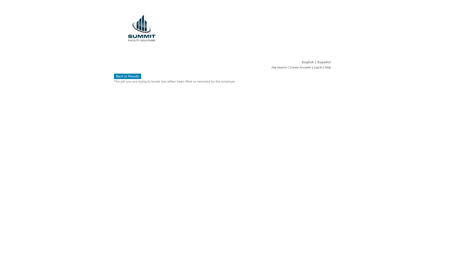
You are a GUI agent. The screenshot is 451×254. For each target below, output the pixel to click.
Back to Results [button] (127, 76)
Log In (318, 67)
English (308, 62)
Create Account (300, 67)
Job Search (279, 67)
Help (328, 67)
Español (324, 62)
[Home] (225, 29)
